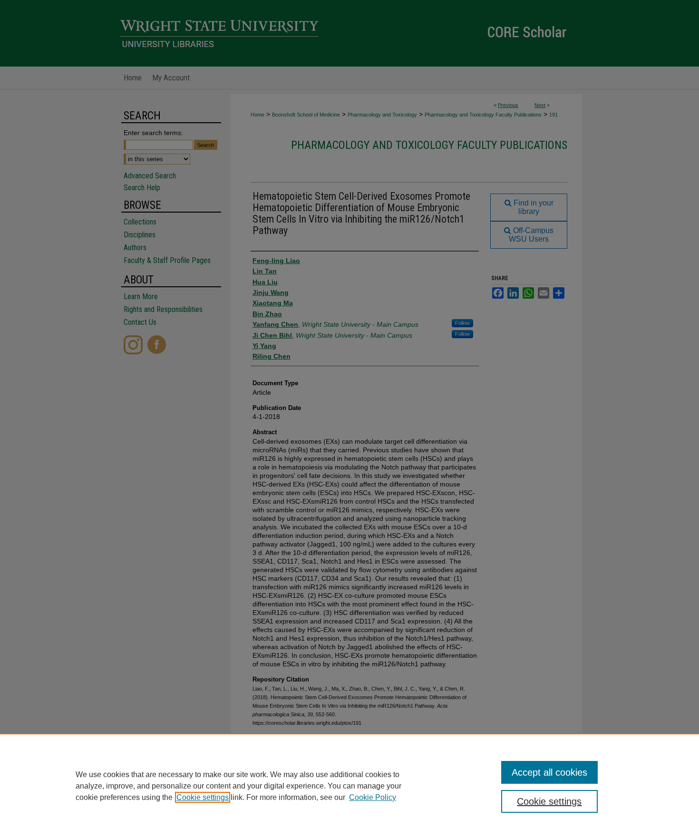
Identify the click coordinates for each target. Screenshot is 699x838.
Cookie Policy (372, 797)
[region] (349, 785)
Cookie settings (202, 797)
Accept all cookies (549, 772)
